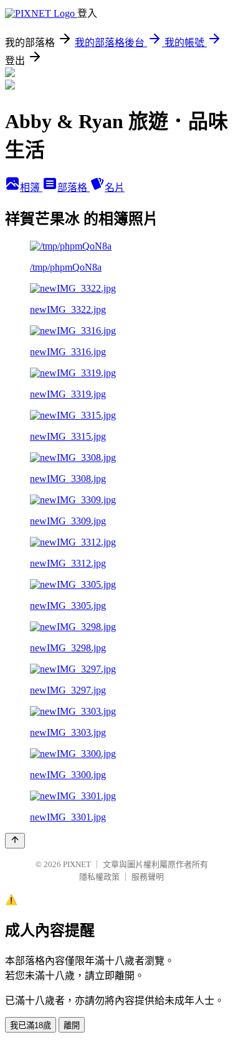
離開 (72, 1025)
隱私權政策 (99, 876)
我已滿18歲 (30, 1025)
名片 (115, 187)
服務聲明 (147, 876)
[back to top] (15, 840)
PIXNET (77, 864)
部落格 (73, 187)
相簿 (31, 187)
